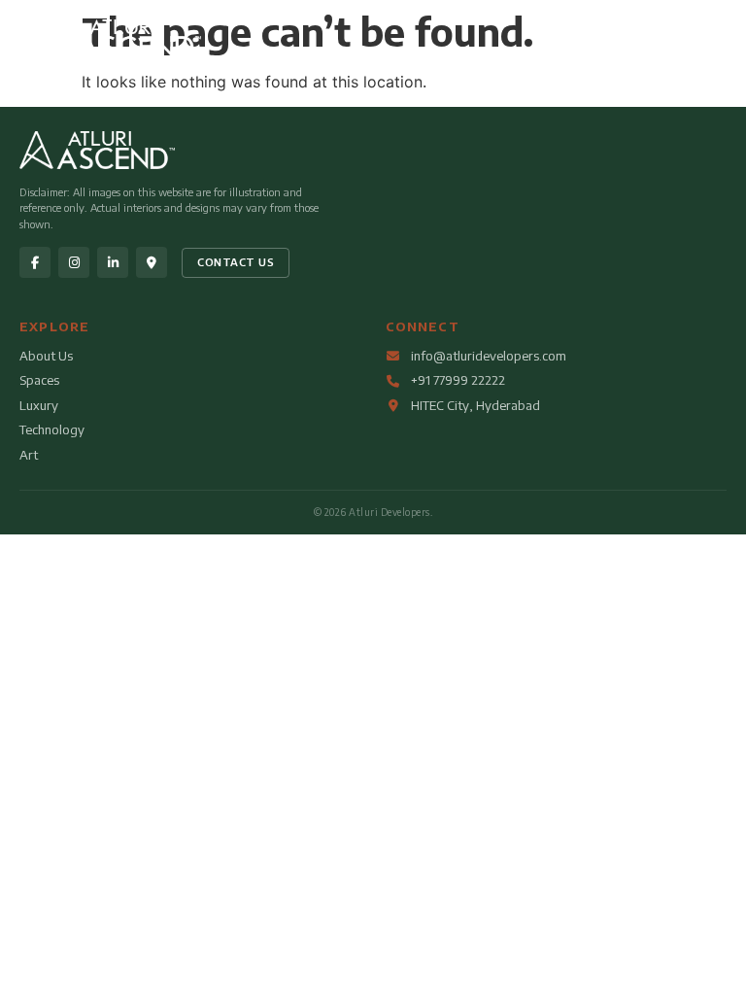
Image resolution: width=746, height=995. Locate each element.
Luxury (38, 405)
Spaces (39, 380)
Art (28, 455)
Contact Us (235, 262)
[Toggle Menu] (694, 42)
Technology (52, 429)
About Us (46, 355)
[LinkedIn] (112, 262)
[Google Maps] (151, 262)
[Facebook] (35, 262)
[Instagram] (73, 262)
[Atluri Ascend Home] (120, 52)
